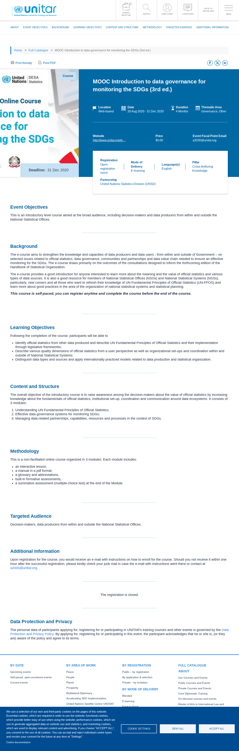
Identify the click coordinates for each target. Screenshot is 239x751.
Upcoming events (20, 672)
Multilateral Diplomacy (79, 693)
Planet (70, 682)
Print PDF (49, 63)
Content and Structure (122, 27)
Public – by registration (135, 672)
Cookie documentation (18, 742)
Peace (70, 672)
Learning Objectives (87, 27)
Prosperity (72, 687)
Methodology (152, 27)
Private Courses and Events (194, 688)
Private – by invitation (135, 682)
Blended (127, 695)
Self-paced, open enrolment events (31, 677)
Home (18, 50)
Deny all (178, 728)
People (70, 677)
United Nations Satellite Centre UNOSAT (90, 703)
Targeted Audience (179, 27)
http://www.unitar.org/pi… (109, 140)
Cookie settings (139, 728)
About (14, 27)
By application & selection (137, 677)
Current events (19, 682)
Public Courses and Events (194, 683)
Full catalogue (192, 665)
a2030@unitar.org (23, 568)
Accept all (216, 728)
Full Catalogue (38, 50)
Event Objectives (35, 27)
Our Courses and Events (192, 677)
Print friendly (23, 63)
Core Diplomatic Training (192, 693)
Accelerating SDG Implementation (86, 698)
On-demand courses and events (197, 698)
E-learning (128, 701)
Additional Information (212, 27)
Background (60, 27)
